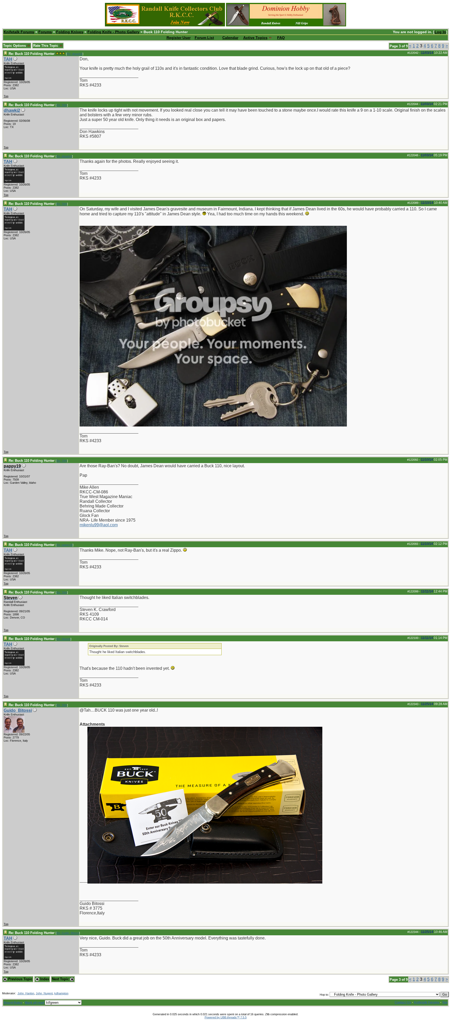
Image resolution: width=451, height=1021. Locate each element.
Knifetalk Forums (19, 32)
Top (6, 96)
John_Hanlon (25, 993)
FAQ (281, 38)
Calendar (230, 38)
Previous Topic (19, 979)
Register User (179, 38)
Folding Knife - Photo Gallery (113, 32)
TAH (8, 59)
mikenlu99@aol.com (99, 525)
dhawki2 (12, 110)
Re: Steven (63, 639)
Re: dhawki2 (74, 53)
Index (44, 979)
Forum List (204, 38)
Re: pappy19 (64, 544)
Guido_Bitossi (18, 710)
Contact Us (403, 1002)
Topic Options (15, 46)
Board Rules (13, 1003)
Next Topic (61, 979)
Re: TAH (61, 105)
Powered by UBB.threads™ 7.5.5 (226, 1017)
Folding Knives (69, 32)
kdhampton (61, 993)
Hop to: (324, 994)
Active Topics (255, 38)
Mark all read (34, 1003)
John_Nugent (44, 993)
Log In (440, 32)
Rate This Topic (46, 46)
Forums (45, 32)
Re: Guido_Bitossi (67, 933)
